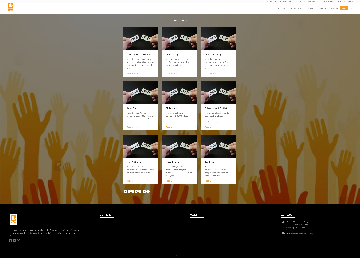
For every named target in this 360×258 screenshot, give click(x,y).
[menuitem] (269, 1)
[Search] (351, 8)
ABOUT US (269, 1)
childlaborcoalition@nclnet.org (299, 233)
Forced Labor (172, 162)
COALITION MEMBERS (313, 1)
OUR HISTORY (277, 1)
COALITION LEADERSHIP (327, 1)
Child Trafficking (213, 54)
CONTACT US (338, 1)
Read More (131, 73)
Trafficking (210, 162)
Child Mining (172, 54)
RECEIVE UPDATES (348, 1)
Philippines (171, 108)
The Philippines (134, 162)
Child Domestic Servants (139, 54)
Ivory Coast (132, 108)
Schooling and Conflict (216, 108)
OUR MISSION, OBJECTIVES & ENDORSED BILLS (294, 1)
